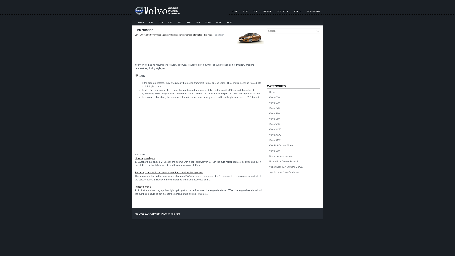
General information (193, 35)
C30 (151, 22)
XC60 (208, 22)
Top (255, 11)
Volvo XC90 (275, 140)
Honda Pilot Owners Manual (283, 161)
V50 (198, 22)
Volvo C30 (274, 97)
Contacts (282, 11)
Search (297, 11)
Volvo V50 (274, 124)
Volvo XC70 (275, 135)
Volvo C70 (274, 103)
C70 (161, 22)
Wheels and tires (176, 35)
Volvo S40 (274, 108)
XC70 (218, 22)
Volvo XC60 (275, 129)
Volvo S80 (274, 119)
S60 (179, 22)
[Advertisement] (199, 49)
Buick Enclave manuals (281, 156)
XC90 (229, 22)
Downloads (313, 11)
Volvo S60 (139, 35)
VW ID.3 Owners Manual (282, 145)
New (245, 11)
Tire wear (208, 35)
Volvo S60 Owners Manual (156, 35)
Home (234, 11)
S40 (170, 22)
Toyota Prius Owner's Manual (284, 172)
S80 (189, 22)
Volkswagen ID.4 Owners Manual (286, 167)
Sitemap (267, 11)
